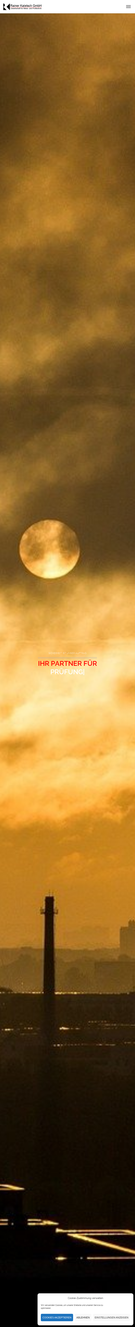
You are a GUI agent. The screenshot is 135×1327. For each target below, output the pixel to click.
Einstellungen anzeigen (111, 1317)
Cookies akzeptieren (56, 1317)
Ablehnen (83, 1317)
